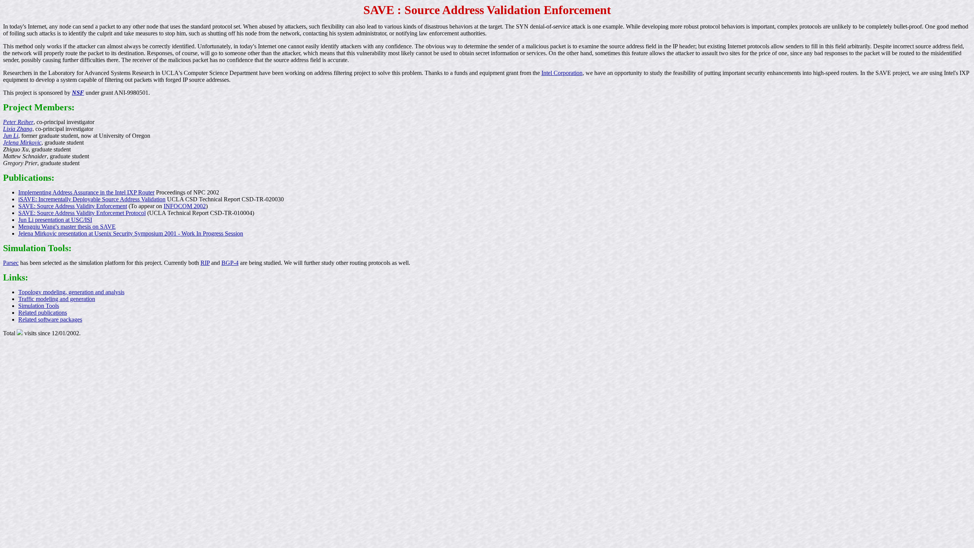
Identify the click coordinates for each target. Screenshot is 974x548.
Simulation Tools (38, 306)
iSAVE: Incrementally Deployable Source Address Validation (92, 199)
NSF (78, 92)
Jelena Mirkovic (22, 142)
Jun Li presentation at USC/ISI (55, 220)
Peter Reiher (18, 122)
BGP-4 (230, 263)
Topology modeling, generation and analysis (71, 292)
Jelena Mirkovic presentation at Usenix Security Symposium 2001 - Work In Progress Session (130, 233)
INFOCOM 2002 (185, 206)
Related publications (42, 312)
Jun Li (10, 135)
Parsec (11, 263)
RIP (205, 263)
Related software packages (50, 319)
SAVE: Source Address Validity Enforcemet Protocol (82, 213)
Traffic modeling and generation (56, 299)
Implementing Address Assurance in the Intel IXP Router (86, 192)
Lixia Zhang (17, 129)
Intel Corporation (561, 73)
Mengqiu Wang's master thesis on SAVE (67, 226)
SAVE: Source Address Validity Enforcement (72, 206)
